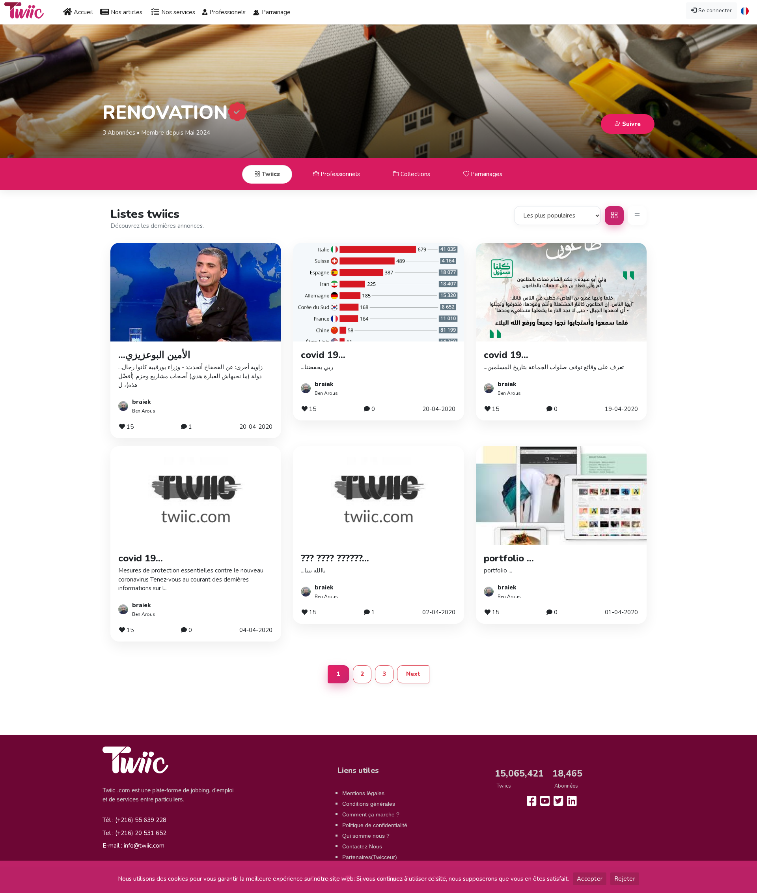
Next (413, 674)
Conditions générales (368, 804)
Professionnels (339, 174)
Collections (414, 174)
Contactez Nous (362, 846)
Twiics (270, 174)
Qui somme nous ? (366, 836)
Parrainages (485, 174)
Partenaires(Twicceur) (369, 857)
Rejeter (624, 879)
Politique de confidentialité (374, 825)
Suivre (631, 124)
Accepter (589, 879)
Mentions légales (363, 793)
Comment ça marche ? (370, 814)
